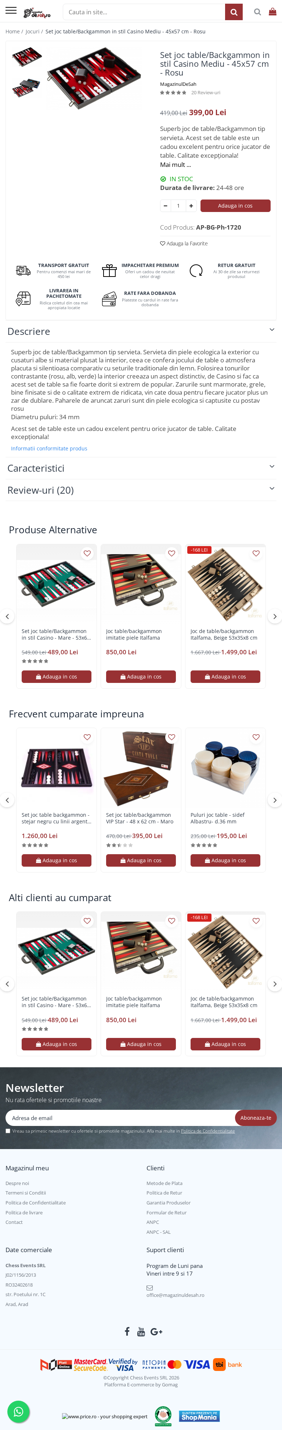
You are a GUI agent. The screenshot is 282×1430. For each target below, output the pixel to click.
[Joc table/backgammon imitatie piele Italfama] (141, 584)
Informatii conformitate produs (49, 448)
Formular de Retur (167, 1212)
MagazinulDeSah (178, 84)
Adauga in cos (235, 205)
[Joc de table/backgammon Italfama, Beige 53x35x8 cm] (225, 584)
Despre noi (17, 1183)
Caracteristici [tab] (36, 468)
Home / (15, 31)
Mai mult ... (175, 164)
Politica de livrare (24, 1212)
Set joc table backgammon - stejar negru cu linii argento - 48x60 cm (56, 818)
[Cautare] (234, 12)
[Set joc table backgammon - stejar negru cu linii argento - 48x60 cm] (57, 768)
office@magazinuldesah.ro (176, 1295)
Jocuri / (35, 31)
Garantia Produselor (169, 1202)
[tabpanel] (94, 78)
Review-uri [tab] (40, 490)
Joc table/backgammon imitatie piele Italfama (134, 634)
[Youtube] (141, 1331)
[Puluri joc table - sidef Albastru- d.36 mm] (225, 768)
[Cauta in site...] (257, 12)
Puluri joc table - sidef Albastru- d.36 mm (218, 818)
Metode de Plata (164, 1183)
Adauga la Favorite (186, 243)
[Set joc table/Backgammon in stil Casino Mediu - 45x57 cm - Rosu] (94, 78)
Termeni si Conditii (26, 1192)
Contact (14, 1222)
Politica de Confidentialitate (208, 1131)
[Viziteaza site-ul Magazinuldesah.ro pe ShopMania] (199, 1416)
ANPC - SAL (159, 1232)
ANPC (153, 1222)
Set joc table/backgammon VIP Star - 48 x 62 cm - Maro (139, 818)
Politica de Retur (164, 1192)
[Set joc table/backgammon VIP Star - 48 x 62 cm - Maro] (141, 768)
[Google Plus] (155, 1331)
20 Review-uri (205, 92)
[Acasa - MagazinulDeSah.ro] (37, 13)
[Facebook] (127, 1331)
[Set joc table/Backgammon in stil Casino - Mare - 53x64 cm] (57, 584)
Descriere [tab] (28, 331)
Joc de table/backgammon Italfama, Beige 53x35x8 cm (224, 634)
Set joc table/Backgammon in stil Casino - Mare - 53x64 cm (56, 634)
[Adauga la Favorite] (87, 553)
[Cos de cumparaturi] (272, 12)
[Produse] (11, 11)
